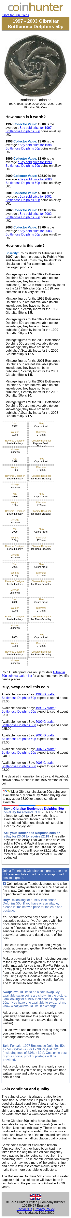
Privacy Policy (44, 1209)
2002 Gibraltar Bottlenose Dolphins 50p (28, 750)
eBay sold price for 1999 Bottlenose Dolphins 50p (29, 163)
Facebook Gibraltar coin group (33, 870)
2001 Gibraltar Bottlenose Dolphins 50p (28, 737)
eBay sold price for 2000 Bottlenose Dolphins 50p (29, 181)
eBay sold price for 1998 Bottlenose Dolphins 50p (29, 146)
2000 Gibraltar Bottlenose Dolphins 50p (28, 723)
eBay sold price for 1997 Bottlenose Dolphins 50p (29, 129)
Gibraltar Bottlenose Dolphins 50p (38, 808)
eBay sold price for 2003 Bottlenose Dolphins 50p (29, 232)
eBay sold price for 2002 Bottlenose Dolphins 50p (29, 215)
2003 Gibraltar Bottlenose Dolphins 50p (28, 764)
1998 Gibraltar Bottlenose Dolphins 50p (28, 696)
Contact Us (24, 1209)
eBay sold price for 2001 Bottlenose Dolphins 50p (29, 198)
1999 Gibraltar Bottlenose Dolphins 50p (28, 709)
